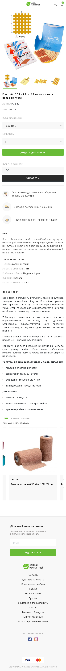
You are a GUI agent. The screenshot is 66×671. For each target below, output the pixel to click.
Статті (33, 607)
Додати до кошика (32, 152)
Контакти (33, 574)
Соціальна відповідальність (33, 602)
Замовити (33, 178)
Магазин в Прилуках (33, 612)
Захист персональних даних (33, 621)
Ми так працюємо (33, 616)
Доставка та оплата (33, 579)
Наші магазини (33, 593)
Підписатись (33, 552)
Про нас (33, 598)
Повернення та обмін (33, 584)
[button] (33, 125)
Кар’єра (33, 588)
